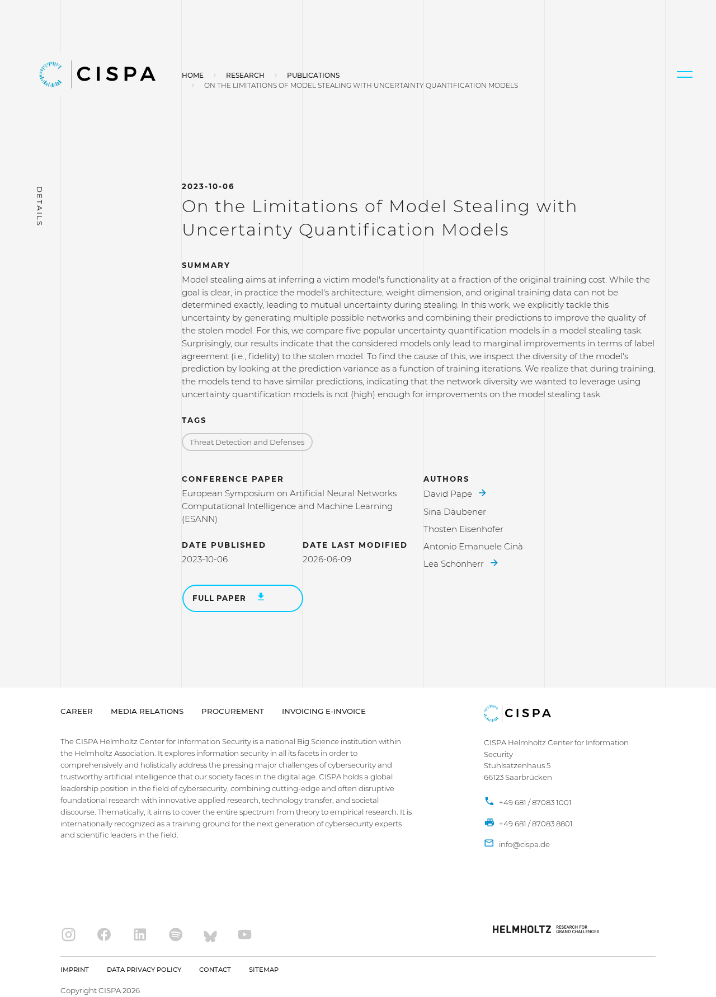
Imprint (74, 970)
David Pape (448, 493)
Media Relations (147, 711)
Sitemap (264, 970)
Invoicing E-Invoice (324, 711)
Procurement (232, 711)
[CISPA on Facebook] (104, 935)
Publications (313, 75)
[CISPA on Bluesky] (210, 935)
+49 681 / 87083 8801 (535, 823)
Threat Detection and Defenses (247, 442)
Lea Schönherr (454, 563)
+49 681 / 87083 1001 (534, 802)
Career (76, 711)
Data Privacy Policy (144, 970)
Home (193, 75)
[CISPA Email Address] (517, 845)
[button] (684, 74)
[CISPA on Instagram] (68, 935)
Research (245, 75)
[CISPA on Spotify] (176, 935)
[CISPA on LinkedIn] (140, 935)
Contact (215, 970)
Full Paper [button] (220, 598)
